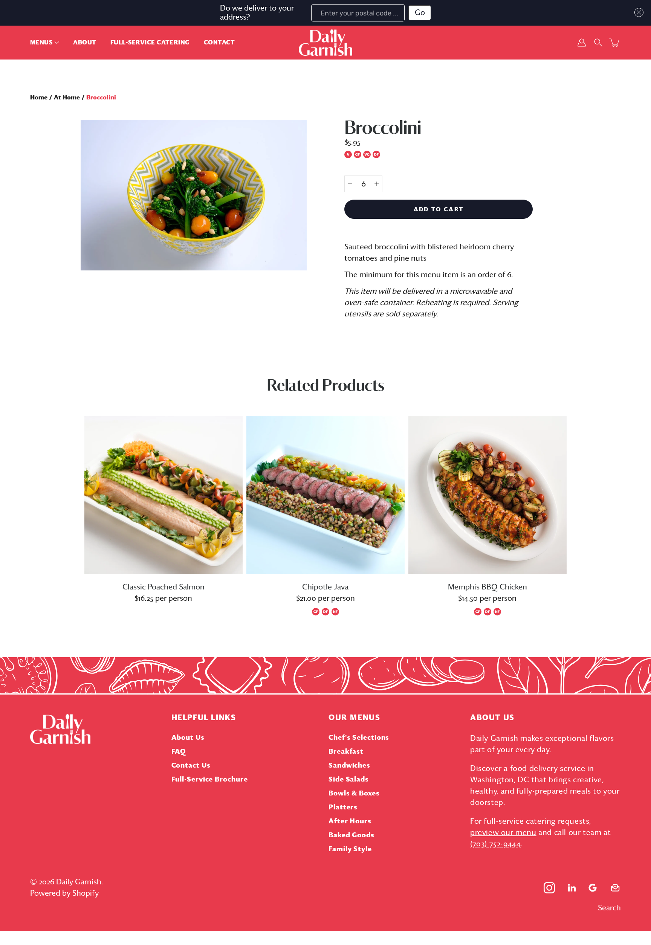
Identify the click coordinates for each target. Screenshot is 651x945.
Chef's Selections (359, 737)
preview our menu (503, 833)
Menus (41, 43)
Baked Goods (351, 835)
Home (38, 98)
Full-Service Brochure (209, 779)
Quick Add (164, 495)
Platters (343, 807)
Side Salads (349, 779)
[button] (637, 12)
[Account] (582, 43)
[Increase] (376, 184)
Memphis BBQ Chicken (487, 587)
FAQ (178, 751)
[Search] (598, 43)
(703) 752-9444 (495, 844)
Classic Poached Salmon (163, 587)
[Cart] (615, 43)
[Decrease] (350, 184)
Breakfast (346, 751)
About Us (188, 737)
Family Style (350, 849)
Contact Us (191, 765)
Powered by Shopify (64, 893)
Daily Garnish (78, 882)
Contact (219, 43)
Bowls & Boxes (354, 793)
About (84, 43)
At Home (67, 98)
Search (609, 908)
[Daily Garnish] (325, 42)
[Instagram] (549, 887)
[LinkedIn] (572, 887)
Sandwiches (349, 765)
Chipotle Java (325, 587)
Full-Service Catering (150, 43)
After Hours (350, 821)
